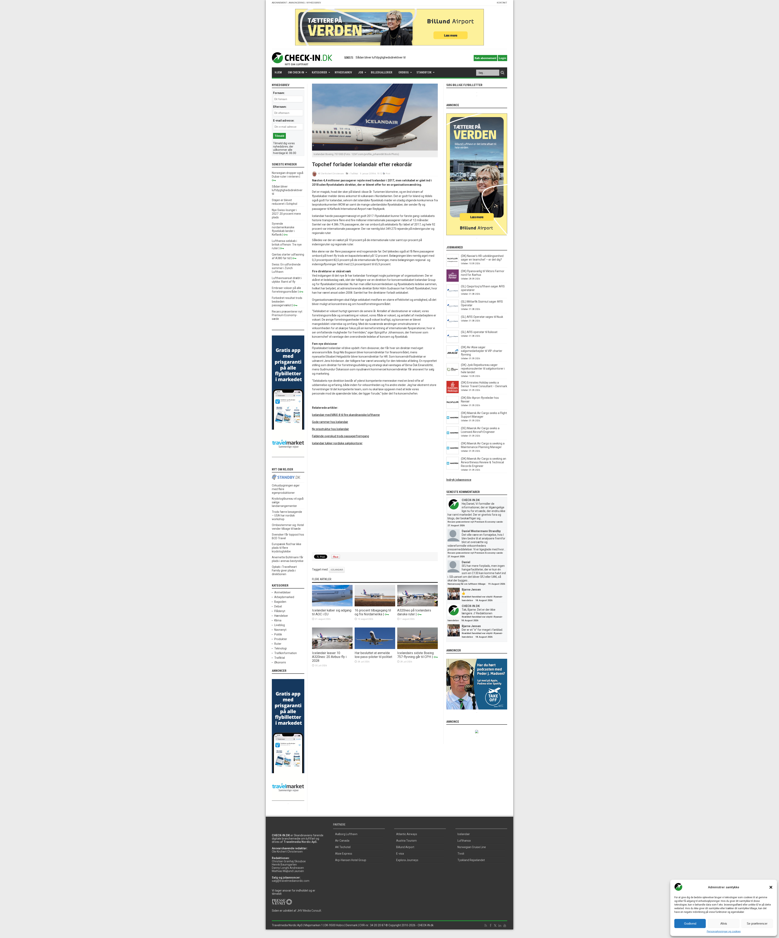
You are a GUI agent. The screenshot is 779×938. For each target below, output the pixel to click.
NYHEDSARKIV (343, 72)
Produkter (280, 639)
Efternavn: (280, 106)
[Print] (384, 174)
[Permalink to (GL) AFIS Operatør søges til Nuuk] (452, 326)
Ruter (277, 643)
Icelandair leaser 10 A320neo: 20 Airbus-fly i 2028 (329, 657)
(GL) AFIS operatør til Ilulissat (479, 332)
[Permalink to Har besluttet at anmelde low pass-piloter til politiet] (375, 648)
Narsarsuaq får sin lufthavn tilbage (466, 584)
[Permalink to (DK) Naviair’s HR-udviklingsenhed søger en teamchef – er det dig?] (452, 265)
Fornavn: (279, 93)
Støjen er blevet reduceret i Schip (377, 57)
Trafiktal (354, 174)
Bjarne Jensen (471, 589)
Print (388, 174)
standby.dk (423, 72)
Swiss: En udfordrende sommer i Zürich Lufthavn (286, 268)
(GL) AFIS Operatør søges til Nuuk (482, 316)
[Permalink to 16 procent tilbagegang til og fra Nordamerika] (375, 605)
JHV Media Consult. (309, 910)
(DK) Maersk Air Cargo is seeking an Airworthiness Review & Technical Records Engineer (483, 462)
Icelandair (337, 570)
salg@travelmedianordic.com (290, 880)
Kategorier (319, 72)
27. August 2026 (456, 525)
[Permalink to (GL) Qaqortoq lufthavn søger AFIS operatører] (452, 296)
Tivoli (460, 853)
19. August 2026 (496, 584)
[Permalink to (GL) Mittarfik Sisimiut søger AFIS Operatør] (452, 311)
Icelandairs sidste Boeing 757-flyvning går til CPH (415, 655)
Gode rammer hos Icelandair (330, 422)
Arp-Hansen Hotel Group (350, 860)
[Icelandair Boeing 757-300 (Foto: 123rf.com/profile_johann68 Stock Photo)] (375, 149)
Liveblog (279, 625)
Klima (277, 620)
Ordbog (403, 72)
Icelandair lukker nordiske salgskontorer (337, 443)
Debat (278, 606)
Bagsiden (280, 601)
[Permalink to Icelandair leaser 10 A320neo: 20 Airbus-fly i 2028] (332, 648)
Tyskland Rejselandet (471, 860)
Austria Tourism (406, 840)
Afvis (723, 923)
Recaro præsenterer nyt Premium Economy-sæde (287, 315)
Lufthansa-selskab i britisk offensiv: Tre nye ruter (287, 244)
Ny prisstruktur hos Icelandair (330, 429)
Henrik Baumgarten (284, 864)
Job (360, 72)
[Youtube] (505, 925)
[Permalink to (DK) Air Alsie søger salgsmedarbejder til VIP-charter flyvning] (452, 357)
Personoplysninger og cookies (724, 931)
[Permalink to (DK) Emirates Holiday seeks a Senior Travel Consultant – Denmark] (452, 392)
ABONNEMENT (279, 2)
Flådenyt (279, 611)
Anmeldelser (282, 592)
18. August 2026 (483, 600)
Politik (278, 634)
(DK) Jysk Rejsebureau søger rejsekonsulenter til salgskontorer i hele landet (483, 368)
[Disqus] (375, 499)
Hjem (278, 72)
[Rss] (486, 925)
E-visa (400, 853)
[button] (771, 887)
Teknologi (280, 648)
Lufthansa (464, 840)
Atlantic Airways (406, 834)
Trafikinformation (285, 653)
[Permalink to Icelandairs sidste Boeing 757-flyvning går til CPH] (417, 648)
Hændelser (281, 615)
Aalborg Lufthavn (346, 834)
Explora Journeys (407, 860)
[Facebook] (490, 925)
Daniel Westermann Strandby (481, 531)
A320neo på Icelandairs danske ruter (414, 612)
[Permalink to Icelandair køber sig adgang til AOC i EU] (332, 605)
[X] (495, 925)
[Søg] (502, 73)
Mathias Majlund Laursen (288, 871)
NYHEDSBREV (314, 2)
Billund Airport (405, 847)
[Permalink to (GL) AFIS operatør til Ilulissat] (452, 341)
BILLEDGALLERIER (381, 72)
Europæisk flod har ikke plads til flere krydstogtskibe (286, 547)
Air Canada (342, 840)
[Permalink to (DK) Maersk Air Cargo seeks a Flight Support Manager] (452, 422)
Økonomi (280, 662)
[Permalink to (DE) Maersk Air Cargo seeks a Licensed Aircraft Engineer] (452, 438)
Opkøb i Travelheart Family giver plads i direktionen (284, 570)
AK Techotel (343, 847)
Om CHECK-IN (296, 72)
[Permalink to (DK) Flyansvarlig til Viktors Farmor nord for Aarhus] (452, 280)
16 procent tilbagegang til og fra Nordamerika (373, 612)
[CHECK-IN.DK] (302, 62)
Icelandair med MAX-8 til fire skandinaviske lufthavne (346, 414)
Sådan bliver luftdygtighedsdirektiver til (287, 190)
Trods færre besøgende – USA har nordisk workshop (287, 515)
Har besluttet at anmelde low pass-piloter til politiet (373, 655)
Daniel (466, 562)
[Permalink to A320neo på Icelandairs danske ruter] (417, 605)
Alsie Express (343, 853)
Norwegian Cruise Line (471, 847)
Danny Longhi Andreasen (288, 867)
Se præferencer (757, 923)
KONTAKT (502, 2)
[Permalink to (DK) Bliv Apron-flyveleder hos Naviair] (452, 407)
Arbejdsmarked (284, 597)
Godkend (690, 923)
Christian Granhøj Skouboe (289, 861)
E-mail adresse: (283, 120)
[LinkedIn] (500, 925)
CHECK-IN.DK (471, 500)
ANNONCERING (297, 2)
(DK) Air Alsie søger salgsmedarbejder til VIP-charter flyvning (481, 351)
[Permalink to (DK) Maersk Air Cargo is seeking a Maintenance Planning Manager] (452, 453)
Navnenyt (280, 629)
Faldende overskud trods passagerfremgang (340, 436)
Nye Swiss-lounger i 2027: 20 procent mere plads (286, 213)
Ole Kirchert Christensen (332, 174)
